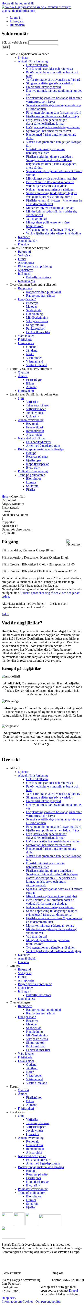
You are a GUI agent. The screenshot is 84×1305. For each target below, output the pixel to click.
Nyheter (23, 57)
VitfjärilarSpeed (36, 409)
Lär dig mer (34, 394)
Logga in (15, 17)
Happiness (8, 1298)
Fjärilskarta (25, 339)
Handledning (34, 314)
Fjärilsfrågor (34, 379)
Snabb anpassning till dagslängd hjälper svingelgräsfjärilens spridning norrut (51, 194)
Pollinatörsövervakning (33, 471)
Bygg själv (33, 467)
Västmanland (34, 361)
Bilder (30, 383)
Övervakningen (33, 284)
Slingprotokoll (35, 325)
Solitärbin (32, 486)
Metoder (31, 306)
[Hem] (42, 10)
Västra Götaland (36, 365)
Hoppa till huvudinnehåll (18, 3)
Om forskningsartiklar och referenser (49, 68)
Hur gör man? (27, 299)
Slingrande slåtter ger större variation (49, 83)
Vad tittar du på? (36, 218)
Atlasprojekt (34, 434)
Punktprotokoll (35, 328)
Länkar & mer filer (38, 332)
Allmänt (31, 387)
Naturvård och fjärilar (32, 438)
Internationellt (35, 431)
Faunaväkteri (34, 427)
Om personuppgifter (48, 1301)
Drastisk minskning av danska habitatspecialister (45, 151)
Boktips (31, 453)
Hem (5, 496)
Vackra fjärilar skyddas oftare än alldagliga (53, 233)
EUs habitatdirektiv (38, 442)
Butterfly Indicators (38, 277)
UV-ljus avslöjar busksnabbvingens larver (53, 127)
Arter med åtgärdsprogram (43, 445)
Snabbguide (33, 310)
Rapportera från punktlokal (43, 292)
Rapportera (25, 288)
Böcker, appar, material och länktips (41, 449)
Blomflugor (33, 478)
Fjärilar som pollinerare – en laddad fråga (52, 116)
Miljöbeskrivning (37, 317)
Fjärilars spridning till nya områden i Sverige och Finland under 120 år (51, 162)
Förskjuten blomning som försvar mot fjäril (53, 112)
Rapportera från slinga (40, 295)
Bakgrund (24, 251)
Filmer (22, 259)
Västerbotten (34, 357)
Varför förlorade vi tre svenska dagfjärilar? (53, 79)
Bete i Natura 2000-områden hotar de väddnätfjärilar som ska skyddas (50, 183)
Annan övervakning (31, 420)
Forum (31, 368)
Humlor (31, 482)
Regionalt (32, 423)
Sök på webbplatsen (15, 42)
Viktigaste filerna (37, 321)
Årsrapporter (26, 262)
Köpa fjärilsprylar (37, 464)
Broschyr (32, 303)
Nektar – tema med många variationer (50, 189)
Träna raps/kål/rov (37, 405)
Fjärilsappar (33, 460)
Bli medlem (17, 25)
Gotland (31, 347)
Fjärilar (30, 489)
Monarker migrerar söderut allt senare (50, 207)
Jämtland (32, 350)
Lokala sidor (26, 343)
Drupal (73, 1290)
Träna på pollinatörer (31, 475)
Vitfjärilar (32, 401)
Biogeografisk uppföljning (35, 266)
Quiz (21, 398)
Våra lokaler (26, 336)
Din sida (23, 244)
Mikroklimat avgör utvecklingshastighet (51, 178)
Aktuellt (29, 54)
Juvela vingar (34, 412)
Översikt (23, 372)
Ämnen (23, 376)
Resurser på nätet (37, 456)
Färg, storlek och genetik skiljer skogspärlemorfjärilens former (46, 121)
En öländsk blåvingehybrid (43, 87)
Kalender (24, 237)
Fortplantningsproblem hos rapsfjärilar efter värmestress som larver (54, 99)
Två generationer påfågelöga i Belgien (50, 229)
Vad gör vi (24, 255)
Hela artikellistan (37, 65)
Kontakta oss (26, 281)
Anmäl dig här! (28, 240)
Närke (30, 354)
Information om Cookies (17, 1301)
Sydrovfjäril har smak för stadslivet (48, 131)
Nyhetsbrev (25, 270)
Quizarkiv (32, 416)
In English (16, 21)
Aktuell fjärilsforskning (33, 61)
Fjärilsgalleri (26, 390)
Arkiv (5, 614)
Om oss (29, 248)
